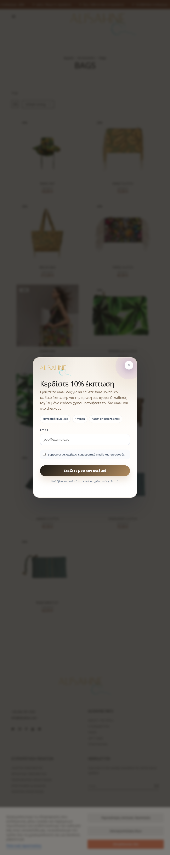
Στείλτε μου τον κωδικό (85, 470)
